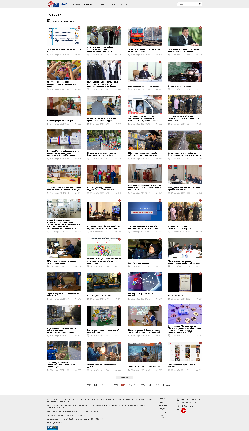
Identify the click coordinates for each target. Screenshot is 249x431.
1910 (96, 385)
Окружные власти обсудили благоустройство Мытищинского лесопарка (183, 118)
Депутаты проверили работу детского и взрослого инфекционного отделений (100, 49)
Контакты (123, 4)
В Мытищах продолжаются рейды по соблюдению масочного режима (145, 154)
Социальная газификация (179, 86)
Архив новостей (163, 417)
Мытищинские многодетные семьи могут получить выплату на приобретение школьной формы (103, 84)
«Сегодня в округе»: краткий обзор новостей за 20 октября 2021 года (143, 227)
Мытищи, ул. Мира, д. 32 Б (191, 399)
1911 (103, 385)
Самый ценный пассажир (139, 263)
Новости (88, 4)
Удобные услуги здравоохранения (62, 120)
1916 (136, 385)
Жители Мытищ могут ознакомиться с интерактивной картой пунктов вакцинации (104, 261)
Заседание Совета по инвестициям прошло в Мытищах (184, 189)
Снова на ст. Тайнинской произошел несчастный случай (144, 50)
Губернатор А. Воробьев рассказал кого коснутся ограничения (183, 50)
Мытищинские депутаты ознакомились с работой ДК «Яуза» (184, 262)
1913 (116, 385)
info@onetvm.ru (71, 419)
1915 (130, 385)
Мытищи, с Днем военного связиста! (144, 367)
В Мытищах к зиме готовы (99, 296)
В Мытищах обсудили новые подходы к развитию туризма (100, 189)
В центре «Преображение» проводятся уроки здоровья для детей (61, 84)
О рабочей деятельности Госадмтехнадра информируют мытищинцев (61, 365)
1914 (123, 385)
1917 (143, 385)
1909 (89, 385)
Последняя (168, 385)
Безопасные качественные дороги (143, 86)
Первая (79, 385)
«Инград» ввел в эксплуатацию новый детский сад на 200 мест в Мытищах (64, 189)
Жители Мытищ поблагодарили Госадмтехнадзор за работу (101, 154)
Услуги (112, 4)
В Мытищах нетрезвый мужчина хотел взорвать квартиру (61, 262)
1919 (157, 385)
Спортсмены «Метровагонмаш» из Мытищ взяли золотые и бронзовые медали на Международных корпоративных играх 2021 (184, 329)
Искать (200, 4)
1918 (150, 385)
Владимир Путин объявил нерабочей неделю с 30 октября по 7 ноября (103, 227)
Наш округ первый (176, 296)
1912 (109, 385)
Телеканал (100, 4)
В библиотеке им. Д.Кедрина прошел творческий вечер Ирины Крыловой (144, 331)
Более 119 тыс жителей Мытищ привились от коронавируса (101, 119)
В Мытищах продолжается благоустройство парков (180, 227)
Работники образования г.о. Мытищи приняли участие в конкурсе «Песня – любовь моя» (144, 187)
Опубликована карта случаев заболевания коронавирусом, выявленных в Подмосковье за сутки (144, 118)
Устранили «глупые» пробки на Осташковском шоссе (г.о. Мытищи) (184, 154)
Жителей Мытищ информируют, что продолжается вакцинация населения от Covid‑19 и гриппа (63, 153)
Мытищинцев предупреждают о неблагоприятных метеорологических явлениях (61, 330)
